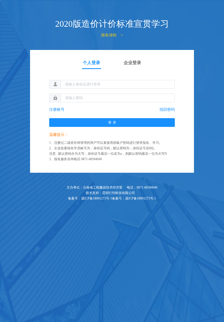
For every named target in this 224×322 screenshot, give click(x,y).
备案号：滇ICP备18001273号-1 (134, 198)
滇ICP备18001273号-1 (96, 198)
